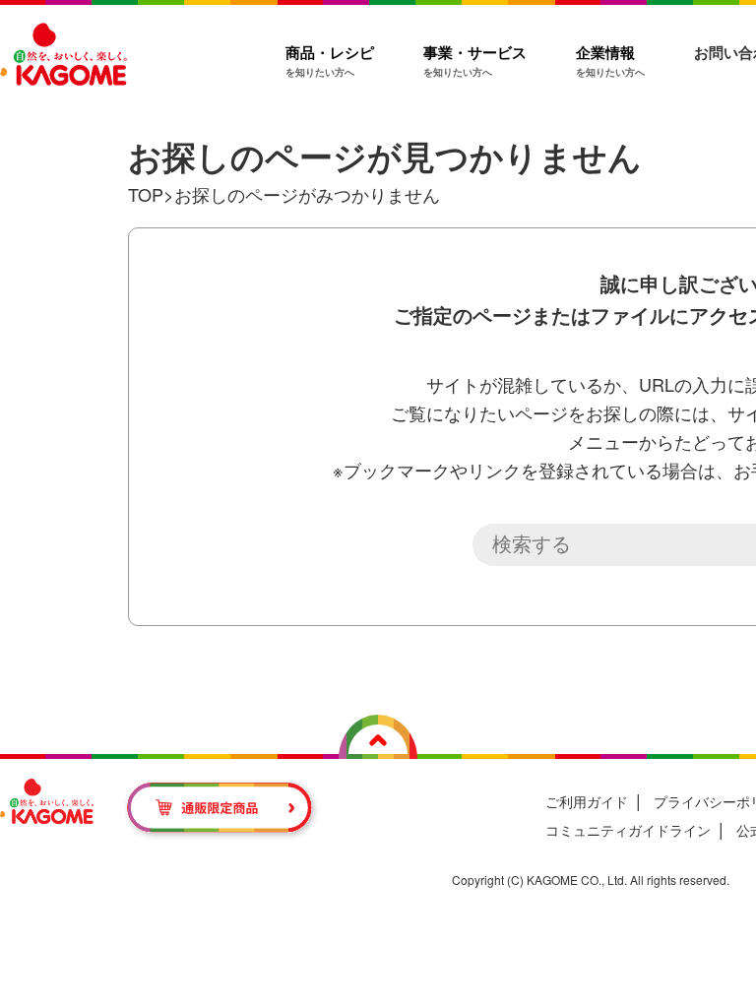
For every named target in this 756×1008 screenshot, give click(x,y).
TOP (145, 194)
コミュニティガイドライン (628, 830)
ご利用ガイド (586, 801)
